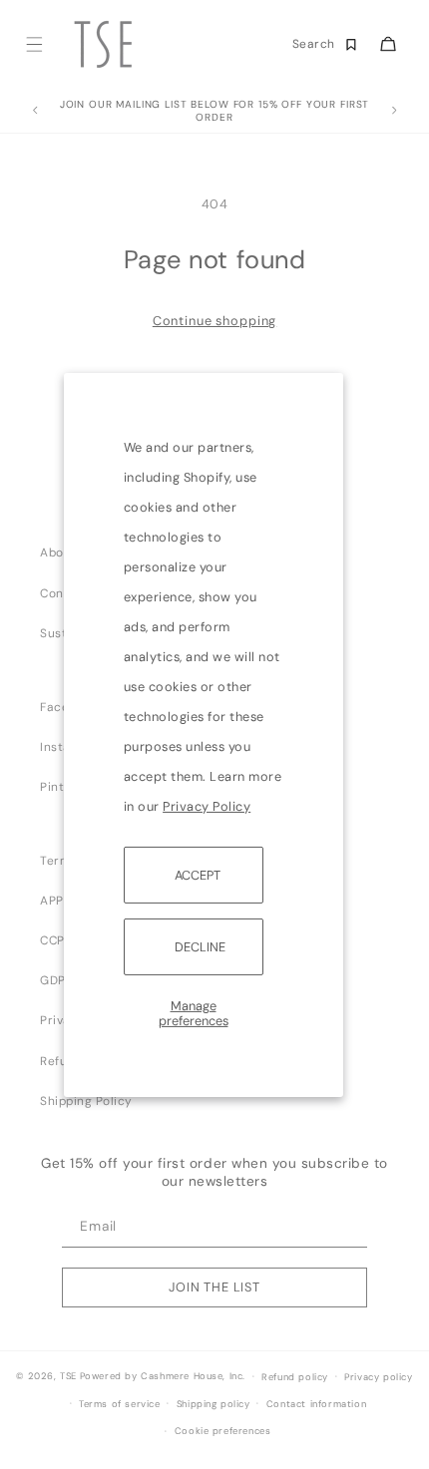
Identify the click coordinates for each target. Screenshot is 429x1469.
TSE (68, 1376)
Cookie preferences (223, 1431)
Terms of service (120, 1404)
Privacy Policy (206, 805)
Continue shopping (214, 320)
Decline (200, 946)
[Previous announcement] (35, 111)
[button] (33, 44)
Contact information (316, 1404)
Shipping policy (213, 1404)
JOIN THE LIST (214, 1287)
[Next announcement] (394, 111)
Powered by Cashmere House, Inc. (162, 1376)
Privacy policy (378, 1377)
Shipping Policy (86, 1101)
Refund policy (294, 1377)
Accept (197, 874)
